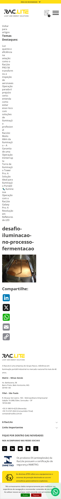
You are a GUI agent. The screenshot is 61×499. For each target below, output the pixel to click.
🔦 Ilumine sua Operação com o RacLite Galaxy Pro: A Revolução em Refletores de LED (7, 204)
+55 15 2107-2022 (9, 411)
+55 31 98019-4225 (9, 408)
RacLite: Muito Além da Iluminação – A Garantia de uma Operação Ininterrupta (7, 147)
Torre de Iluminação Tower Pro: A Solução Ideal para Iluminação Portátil (7, 175)
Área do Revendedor (29, 2)
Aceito (25, 495)
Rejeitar (36, 495)
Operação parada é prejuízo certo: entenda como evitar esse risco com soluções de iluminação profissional (7, 108)
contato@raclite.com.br (12, 413)
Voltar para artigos (6, 29)
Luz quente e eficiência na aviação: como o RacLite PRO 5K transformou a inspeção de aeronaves (7, 64)
